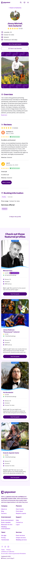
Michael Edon (7, 270)
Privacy (8, 549)
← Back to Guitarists (15, 8)
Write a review (6, 182)
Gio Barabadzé (8, 392)
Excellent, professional (8, 140)
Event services (20, 535)
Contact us (19, 522)
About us (4, 509)
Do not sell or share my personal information (13, 553)
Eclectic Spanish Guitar (11, 453)
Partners (4, 513)
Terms (3, 549)
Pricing (3, 537)
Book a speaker (6, 522)
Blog (2, 511)
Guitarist (6, 37)
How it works (20, 509)
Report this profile (16, 216)
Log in (18, 524)
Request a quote (21, 513)
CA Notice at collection (7, 551)
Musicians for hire (6, 524)
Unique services (21, 537)
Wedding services (21, 540)
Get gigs (3, 535)
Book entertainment (7, 520)
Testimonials (5, 540)
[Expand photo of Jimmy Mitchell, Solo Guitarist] (15, 15)
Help (17, 520)
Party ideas (19, 511)
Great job (4, 171)
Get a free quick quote (15, 44)
